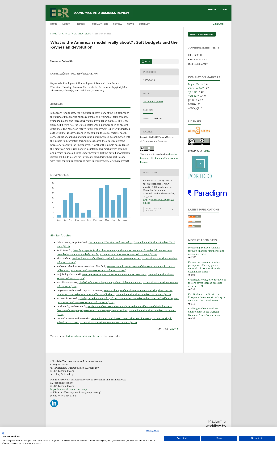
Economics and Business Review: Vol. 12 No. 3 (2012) (108, 322)
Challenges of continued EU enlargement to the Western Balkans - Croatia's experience (204, 311)
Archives (64, 33)
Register (212, 9)
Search (220, 24)
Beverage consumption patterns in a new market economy (114, 274)
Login (223, 9)
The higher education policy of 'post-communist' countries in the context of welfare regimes (129, 298)
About (66, 24)
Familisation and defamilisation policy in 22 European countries (106, 258)
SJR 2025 (192, 92)
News (130, 24)
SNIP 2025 (193, 96)
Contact (144, 24)
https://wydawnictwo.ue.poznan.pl (69, 389)
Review (117, 24)
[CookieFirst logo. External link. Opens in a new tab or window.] (3, 433)
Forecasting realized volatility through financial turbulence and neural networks (206, 250)
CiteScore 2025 (196, 88)
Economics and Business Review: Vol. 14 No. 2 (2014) (86, 302)
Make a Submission (202, 34)
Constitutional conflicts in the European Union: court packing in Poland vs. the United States (206, 297)
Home (53, 24)
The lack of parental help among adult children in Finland (110, 282)
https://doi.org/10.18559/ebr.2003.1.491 (77, 73)
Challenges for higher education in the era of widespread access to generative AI (207, 283)
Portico (206, 150)
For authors (100, 24)
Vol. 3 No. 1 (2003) (81, 33)
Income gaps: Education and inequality (110, 242)
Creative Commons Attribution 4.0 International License (159, 157)
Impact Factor (195, 84)
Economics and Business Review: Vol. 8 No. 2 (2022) (143, 294)
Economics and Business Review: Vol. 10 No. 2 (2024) (128, 254)
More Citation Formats (154, 209)
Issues (81, 24)
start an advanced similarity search (84, 336)
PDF (147, 61)
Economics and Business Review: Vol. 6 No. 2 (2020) (98, 270)
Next (173, 329)
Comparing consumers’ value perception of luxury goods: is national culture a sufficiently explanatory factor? (204, 266)
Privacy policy (152, 430)
